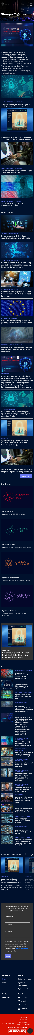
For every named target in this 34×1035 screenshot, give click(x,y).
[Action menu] (30, 1031)
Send (8, 956)
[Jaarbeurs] (17, 1031)
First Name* (9, 917)
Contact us (6, 997)
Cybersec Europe (24, 979)
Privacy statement (23, 1024)
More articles (26, 476)
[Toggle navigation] (31, 4)
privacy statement (22, 949)
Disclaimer (23, 1017)
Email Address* (10, 932)
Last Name (8, 924)
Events (4, 983)
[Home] (5, 4)
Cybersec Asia (23, 989)
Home (4, 979)
